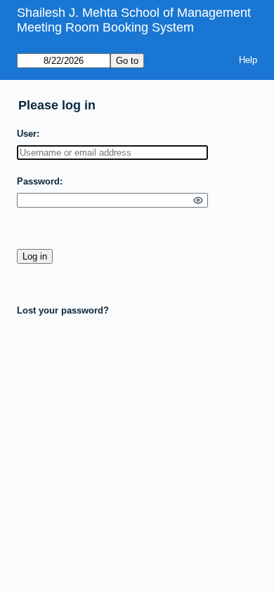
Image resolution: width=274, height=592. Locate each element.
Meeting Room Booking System (105, 27)
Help (248, 60)
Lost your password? (63, 310)
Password (38, 181)
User (27, 133)
